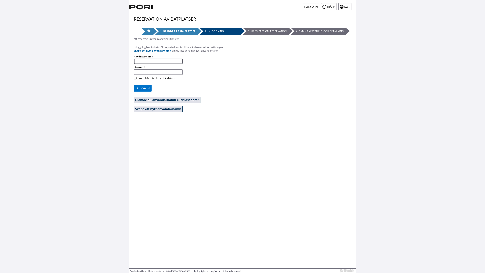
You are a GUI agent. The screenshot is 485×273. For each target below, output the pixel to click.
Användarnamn (143, 56)
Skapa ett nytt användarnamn (152, 50)
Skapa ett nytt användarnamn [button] (158, 109)
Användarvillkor (138, 271)
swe (347, 7)
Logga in (311, 7)
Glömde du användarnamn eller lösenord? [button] (167, 100)
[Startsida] (141, 6)
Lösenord (139, 67)
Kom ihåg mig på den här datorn (157, 78)
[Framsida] (147, 31)
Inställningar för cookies (178, 271)
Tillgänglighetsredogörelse (206, 271)
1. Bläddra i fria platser (178, 31)
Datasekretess (156, 271)
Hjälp (331, 7)
